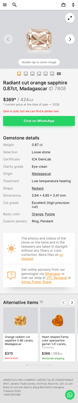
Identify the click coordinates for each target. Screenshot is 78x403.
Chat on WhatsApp (39, 121)
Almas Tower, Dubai (36, 282)
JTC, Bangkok (56, 278)
